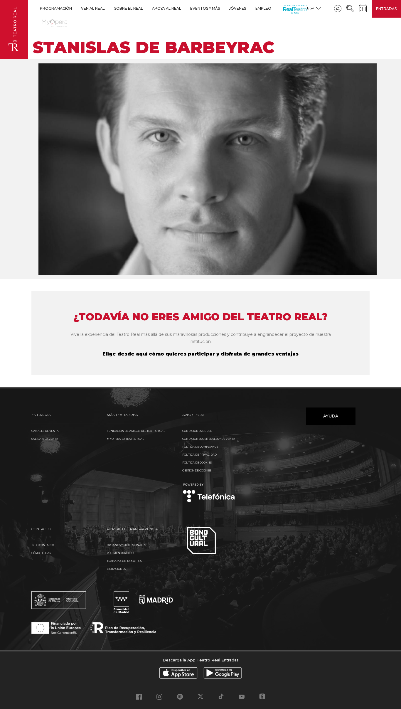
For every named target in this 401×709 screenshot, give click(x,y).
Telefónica (208, 493)
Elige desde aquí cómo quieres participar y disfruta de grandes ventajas (200, 354)
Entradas (386, 8)
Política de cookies (197, 462)
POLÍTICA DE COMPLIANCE (200, 446)
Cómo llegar (41, 553)
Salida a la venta (44, 438)
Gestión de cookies (196, 470)
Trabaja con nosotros (124, 561)
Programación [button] (56, 8)
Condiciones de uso (197, 430)
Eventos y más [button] (205, 8)
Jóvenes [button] (237, 8)
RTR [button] (284, 8)
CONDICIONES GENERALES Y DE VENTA (208, 438)
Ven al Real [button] (93, 8)
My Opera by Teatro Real (125, 438)
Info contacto (42, 545)
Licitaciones (116, 568)
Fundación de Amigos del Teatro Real (136, 430)
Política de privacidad (199, 454)
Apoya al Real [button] (166, 8)
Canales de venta (45, 430)
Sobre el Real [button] (128, 8)
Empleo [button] (263, 8)
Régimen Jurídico (120, 553)
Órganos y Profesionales (126, 545)
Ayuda (330, 416)
